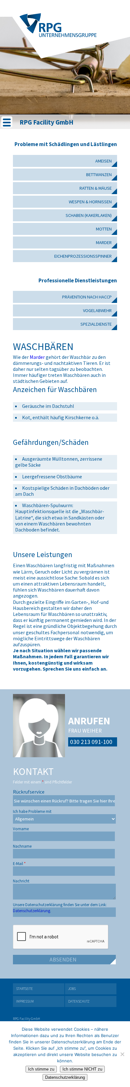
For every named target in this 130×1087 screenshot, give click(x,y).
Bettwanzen (99, 174)
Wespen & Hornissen (90, 202)
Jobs (72, 988)
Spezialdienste (96, 324)
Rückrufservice (28, 790)
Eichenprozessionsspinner (83, 256)
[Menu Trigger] (6, 121)
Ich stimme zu (41, 1069)
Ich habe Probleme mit (32, 810)
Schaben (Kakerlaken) (89, 215)
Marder (104, 242)
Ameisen (103, 161)
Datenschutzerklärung (65, 1077)
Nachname (22, 845)
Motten (104, 229)
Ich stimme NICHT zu (82, 1069)
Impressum (25, 1001)
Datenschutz (79, 1001)
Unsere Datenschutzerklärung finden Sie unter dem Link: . (60, 903)
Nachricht (21, 879)
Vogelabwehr (97, 310)
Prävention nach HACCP (87, 297)
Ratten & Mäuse (96, 188)
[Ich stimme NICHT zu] (122, 1054)
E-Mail (19, 862)
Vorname (21, 827)
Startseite (24, 988)
